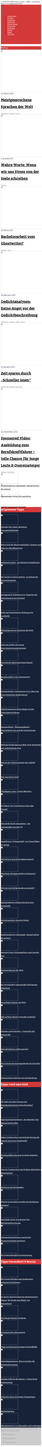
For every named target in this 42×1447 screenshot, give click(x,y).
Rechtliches (10, 1442)
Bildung (12, 114)
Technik (10, 34)
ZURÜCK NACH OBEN (10, 1431)
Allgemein (11, 16)
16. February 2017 (8, 295)
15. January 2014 (8, 367)
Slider (18, 322)
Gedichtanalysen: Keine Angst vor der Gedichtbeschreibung (19, 308)
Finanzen (11, 26)
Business (11, 28)
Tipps (18, 114)
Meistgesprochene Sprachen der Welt (17, 103)
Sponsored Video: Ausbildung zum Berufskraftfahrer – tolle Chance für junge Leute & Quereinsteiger (20, 452)
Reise (9, 32)
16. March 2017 (7, 230)
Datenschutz (10, 1438)
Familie (10, 18)
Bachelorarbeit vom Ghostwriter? (18, 240)
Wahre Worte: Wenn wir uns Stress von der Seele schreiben (20, 172)
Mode (9, 30)
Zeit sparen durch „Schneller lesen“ (16, 377)
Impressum (10, 1434)
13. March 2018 (7, 93)
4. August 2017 (7, 158)
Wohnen (11, 22)
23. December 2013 (9, 432)
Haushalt (11, 20)
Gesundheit (12, 24)
